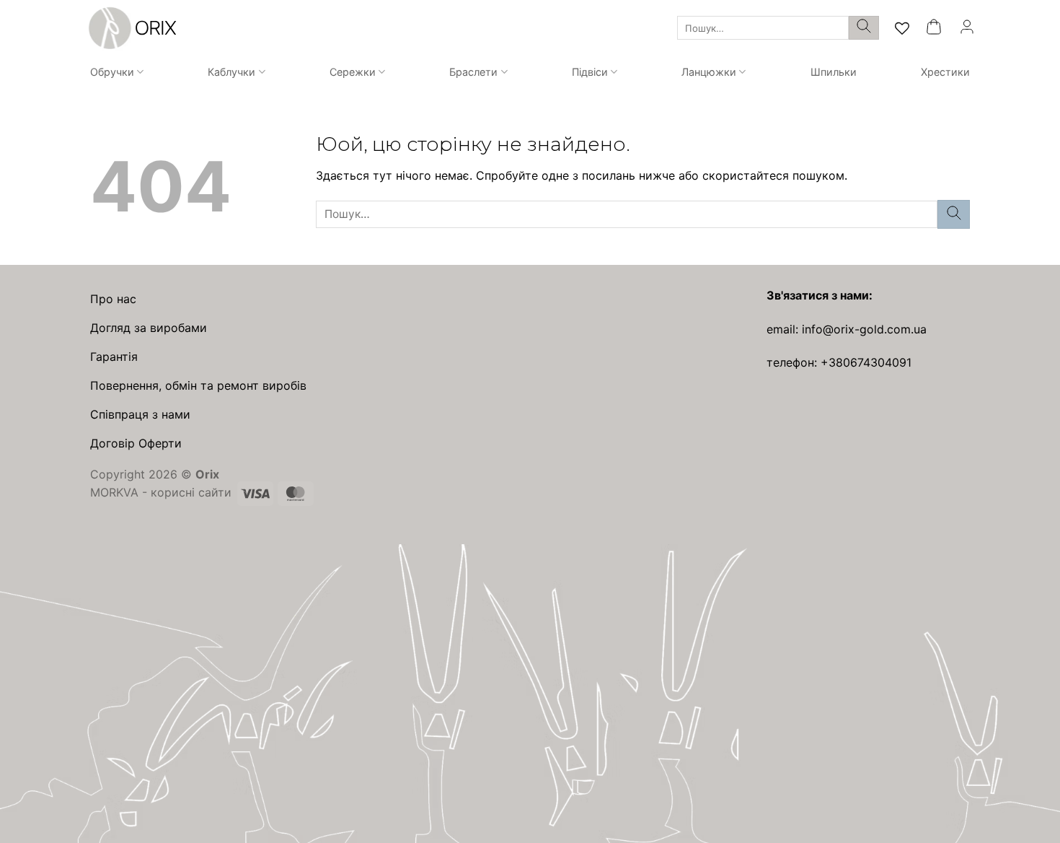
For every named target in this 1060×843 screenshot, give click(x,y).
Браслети (473, 72)
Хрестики (945, 72)
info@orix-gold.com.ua (864, 329)
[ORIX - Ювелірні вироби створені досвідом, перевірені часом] (130, 28)
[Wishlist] (902, 28)
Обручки (112, 72)
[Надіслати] (864, 28)
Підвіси (590, 72)
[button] (933, 28)
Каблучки (231, 72)
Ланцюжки (708, 72)
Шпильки (834, 72)
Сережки (353, 72)
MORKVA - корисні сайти (160, 492)
